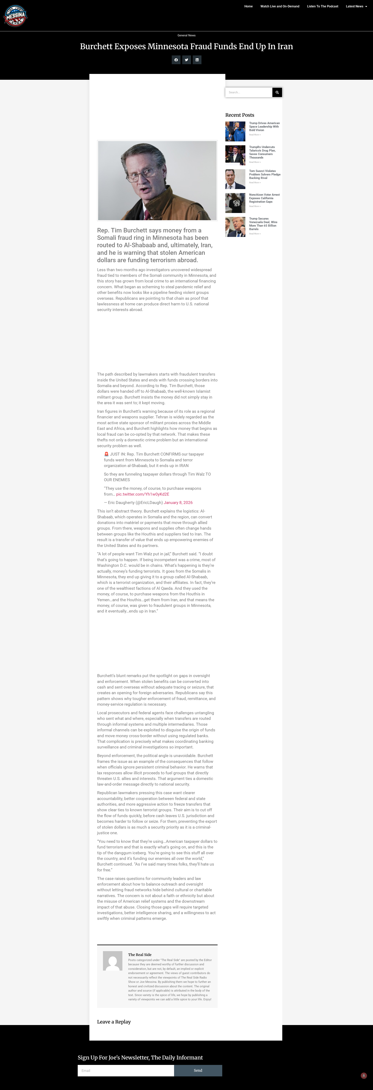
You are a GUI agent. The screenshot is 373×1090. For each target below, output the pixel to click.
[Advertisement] (157, 109)
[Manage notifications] (364, 1075)
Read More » (255, 134)
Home (248, 6)
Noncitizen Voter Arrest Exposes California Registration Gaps (264, 198)
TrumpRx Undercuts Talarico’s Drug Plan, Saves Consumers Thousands (262, 152)
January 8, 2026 (178, 502)
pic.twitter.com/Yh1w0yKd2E (142, 494)
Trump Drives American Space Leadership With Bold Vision (264, 126)
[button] (176, 59)
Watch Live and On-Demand (280, 6)
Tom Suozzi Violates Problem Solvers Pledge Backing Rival (265, 174)
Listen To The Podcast (322, 6)
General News (187, 35)
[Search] (277, 92)
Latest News (354, 6)
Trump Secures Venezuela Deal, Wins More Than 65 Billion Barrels (263, 224)
